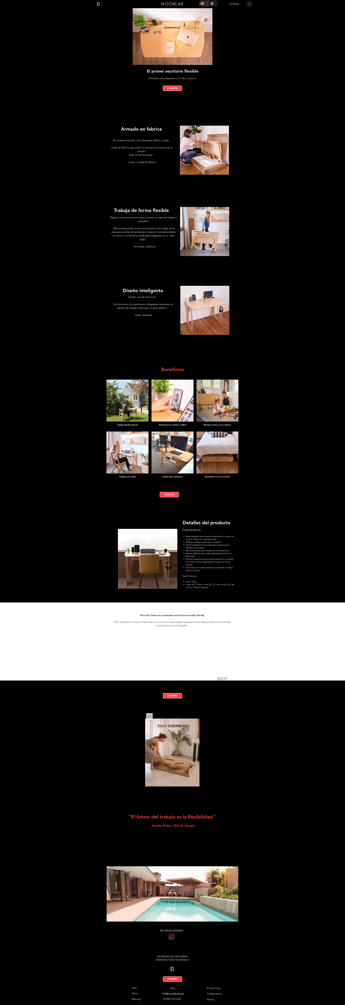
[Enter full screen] (196, 789)
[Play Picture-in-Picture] (191, 789)
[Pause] (148, 789)
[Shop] (249, 4)
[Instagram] (171, 936)
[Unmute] (153, 789)
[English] (213, 3)
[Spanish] (203, 3)
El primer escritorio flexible (172, 71)
